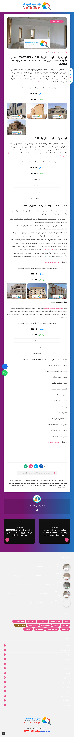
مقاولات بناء (39, 629)
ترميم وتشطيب (56, 21)
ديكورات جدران (20, 625)
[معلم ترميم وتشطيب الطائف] (16, 111)
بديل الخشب (42, 621)
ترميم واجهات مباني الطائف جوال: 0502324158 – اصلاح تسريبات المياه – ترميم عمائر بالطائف (38, 566)
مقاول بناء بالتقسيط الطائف (54, 485)
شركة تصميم (45, 731)
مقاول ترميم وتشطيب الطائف (38, 485)
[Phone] (5, 366)
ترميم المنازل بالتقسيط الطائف (49, 480)
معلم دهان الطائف (37, 505)
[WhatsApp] (5, 373)
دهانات (56, 625)
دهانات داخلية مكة (54, 442)
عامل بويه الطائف (48, 249)
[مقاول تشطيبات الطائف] (16, 127)
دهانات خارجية (45, 625)
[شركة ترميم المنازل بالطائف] (37, 291)
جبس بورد (65, 625)
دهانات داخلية (33, 625)
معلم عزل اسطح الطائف (52, 262)
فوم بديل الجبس (52, 629)
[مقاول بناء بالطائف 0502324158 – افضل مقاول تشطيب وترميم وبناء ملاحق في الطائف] (66, 585)
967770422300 (29, 731)
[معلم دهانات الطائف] (16, 291)
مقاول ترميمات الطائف (23, 485)
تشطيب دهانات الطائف (20, 480)
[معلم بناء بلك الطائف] (57, 291)
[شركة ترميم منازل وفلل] (37, 111)
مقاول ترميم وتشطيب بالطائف (54, 308)
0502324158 (34, 93)
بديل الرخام (31, 621)
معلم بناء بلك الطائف (49, 483)
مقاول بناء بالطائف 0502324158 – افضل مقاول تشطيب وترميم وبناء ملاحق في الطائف (39, 584)
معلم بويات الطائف (42, 82)
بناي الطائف (61, 480)
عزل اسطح (65, 629)
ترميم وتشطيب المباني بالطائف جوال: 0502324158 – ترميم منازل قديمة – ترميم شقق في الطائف (36, 575)
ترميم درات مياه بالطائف (33, 480)
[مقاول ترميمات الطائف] (57, 111)
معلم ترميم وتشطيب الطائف (35, 483)
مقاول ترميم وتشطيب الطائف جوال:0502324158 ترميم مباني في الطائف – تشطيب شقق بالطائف (36, 602)
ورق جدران (28, 629)
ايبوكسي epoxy (55, 621)
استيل (66, 621)
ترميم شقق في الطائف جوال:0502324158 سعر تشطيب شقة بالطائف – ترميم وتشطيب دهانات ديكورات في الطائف (33, 594)
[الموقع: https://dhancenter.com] (37, 510)
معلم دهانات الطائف (20, 483)
